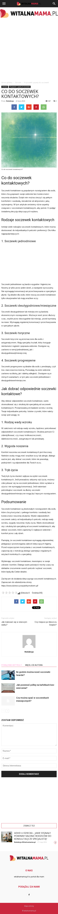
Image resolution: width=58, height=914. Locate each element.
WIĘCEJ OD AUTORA (34, 665)
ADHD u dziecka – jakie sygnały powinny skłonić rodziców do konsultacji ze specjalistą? (32, 835)
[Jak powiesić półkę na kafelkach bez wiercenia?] (8, 688)
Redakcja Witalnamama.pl (25, 842)
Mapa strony (29, 906)
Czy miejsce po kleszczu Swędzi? (46, 623)
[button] (54, 3)
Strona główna (6, 82)
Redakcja (10, 101)
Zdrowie (4, 87)
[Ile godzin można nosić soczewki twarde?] (8, 675)
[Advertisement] (29, 49)
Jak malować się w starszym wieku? (14, 623)
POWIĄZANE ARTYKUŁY (11, 665)
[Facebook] (29, 894)
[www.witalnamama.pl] (29, 13)
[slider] (9, 592)
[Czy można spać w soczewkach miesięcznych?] (8, 701)
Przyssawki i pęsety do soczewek (20, 87)
